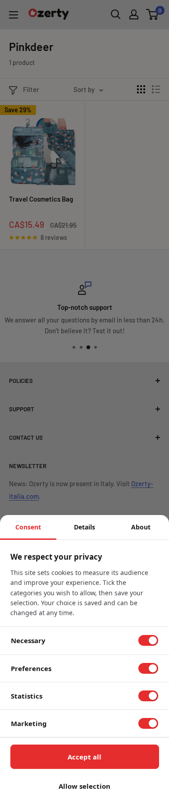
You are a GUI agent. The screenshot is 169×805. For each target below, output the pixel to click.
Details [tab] (84, 527)
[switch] (148, 640)
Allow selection (84, 786)
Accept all (84, 756)
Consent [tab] (28, 527)
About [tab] (141, 527)
